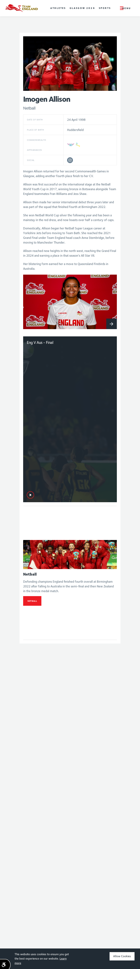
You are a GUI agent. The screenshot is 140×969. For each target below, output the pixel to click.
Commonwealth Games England (21, 8)
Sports (105, 8)
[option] (70, 302)
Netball (32, 601)
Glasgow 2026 (82, 8)
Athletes (58, 8)
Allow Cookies (122, 956)
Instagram (70, 160)
